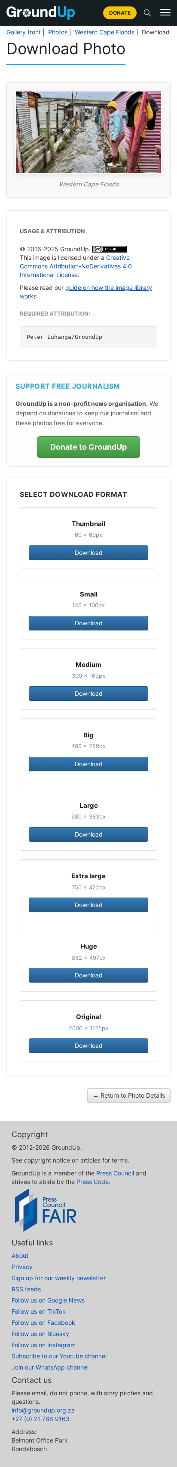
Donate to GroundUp (88, 446)
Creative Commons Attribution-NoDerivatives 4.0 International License (76, 266)
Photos (57, 32)
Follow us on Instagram (44, 1344)
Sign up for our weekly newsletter (59, 1277)
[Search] (147, 12)
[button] (165, 12)
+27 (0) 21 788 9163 (41, 1418)
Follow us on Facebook (43, 1322)
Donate (120, 12)
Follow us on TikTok (39, 1311)
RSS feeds (26, 1289)
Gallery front (23, 32)
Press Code (92, 1181)
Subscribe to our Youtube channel (59, 1356)
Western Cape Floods (104, 32)
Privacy (22, 1266)
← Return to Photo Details (129, 1095)
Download (89, 552)
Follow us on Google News (48, 1300)
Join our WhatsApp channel (50, 1367)
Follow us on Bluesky (40, 1333)
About (20, 1255)
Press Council (115, 1173)
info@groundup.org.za (43, 1410)
